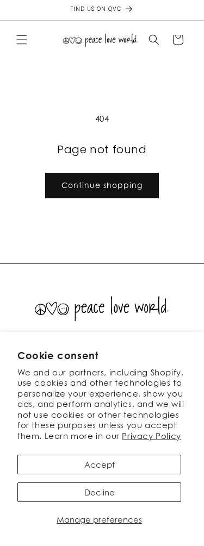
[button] (22, 40)
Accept (99, 464)
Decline (99, 492)
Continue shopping (102, 185)
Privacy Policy (151, 436)
